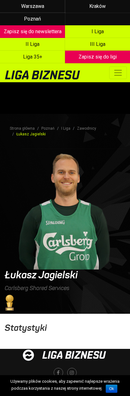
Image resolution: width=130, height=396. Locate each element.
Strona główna (22, 128)
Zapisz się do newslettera (33, 31)
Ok (111, 389)
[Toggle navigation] (118, 72)
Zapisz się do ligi (98, 57)
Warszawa (32, 6)
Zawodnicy (86, 128)
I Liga (65, 128)
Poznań (32, 19)
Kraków (97, 6)
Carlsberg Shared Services (37, 288)
